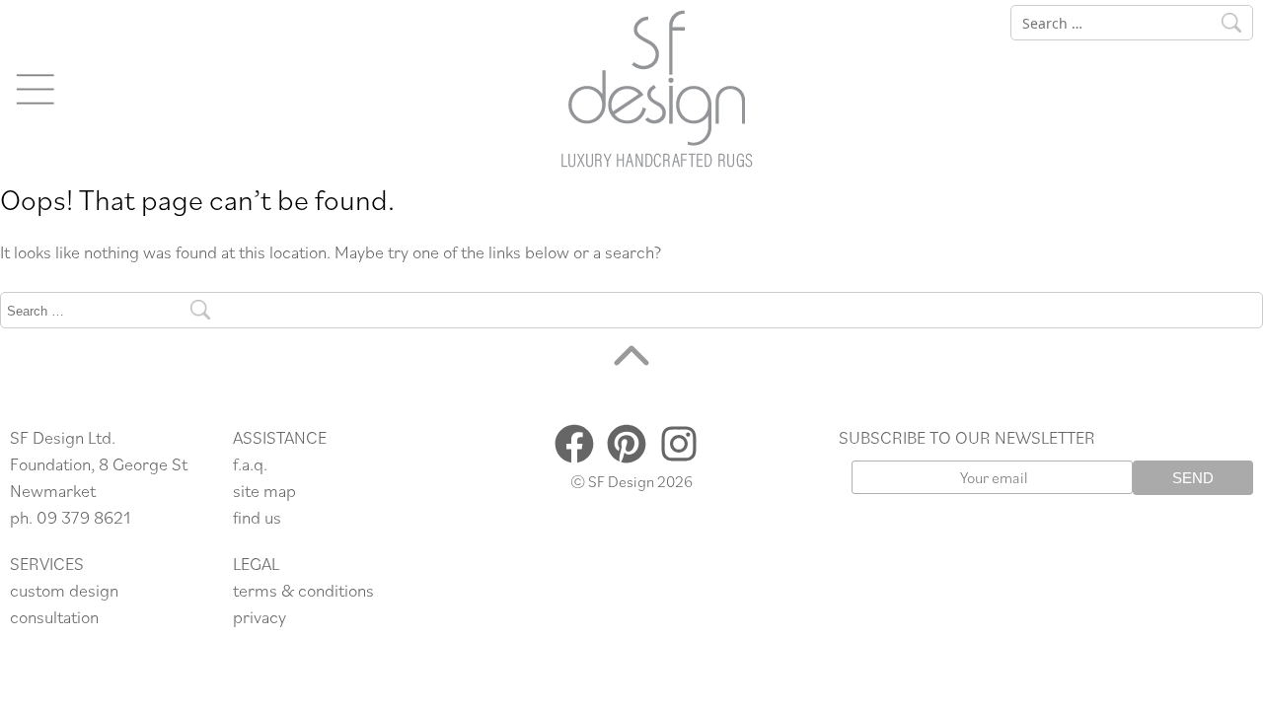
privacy (259, 616)
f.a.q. (250, 464)
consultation (54, 616)
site (248, 490)
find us (257, 517)
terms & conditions (303, 590)
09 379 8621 (83, 517)
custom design (64, 590)
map (279, 490)
